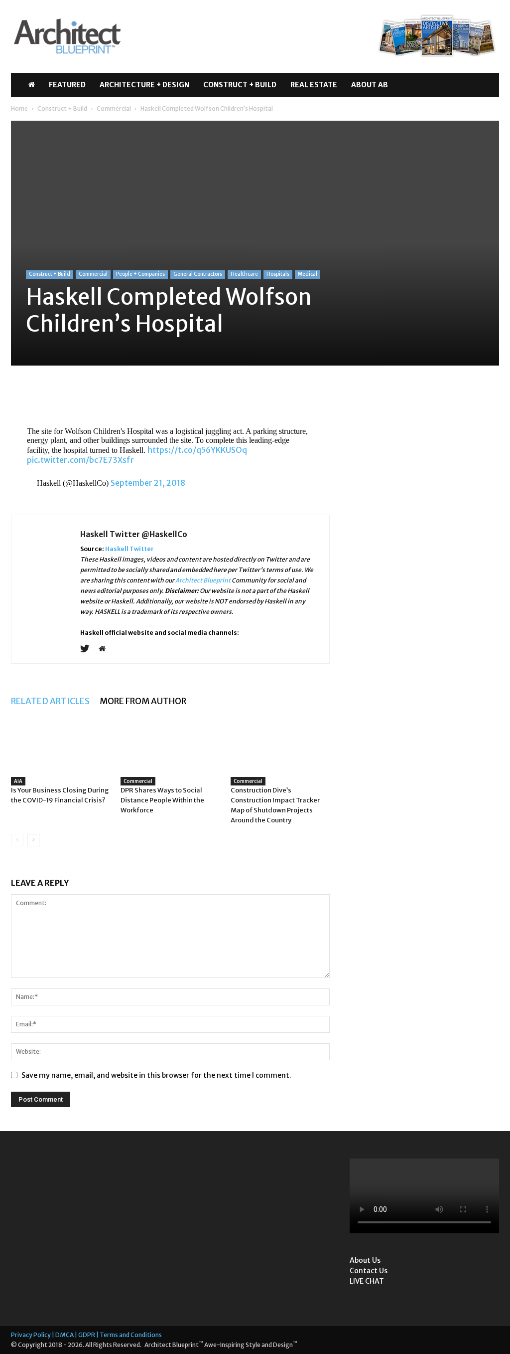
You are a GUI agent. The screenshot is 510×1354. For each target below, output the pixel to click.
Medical (307, 274)
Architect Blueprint (203, 580)
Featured (67, 84)
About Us (365, 1260)
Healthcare (244, 274)
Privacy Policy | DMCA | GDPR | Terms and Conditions (86, 1335)
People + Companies (140, 274)
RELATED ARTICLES (50, 701)
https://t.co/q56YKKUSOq (197, 450)
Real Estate (313, 84)
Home (19, 108)
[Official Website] (106, 649)
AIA (18, 780)
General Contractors (197, 274)
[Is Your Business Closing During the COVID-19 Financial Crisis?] (60, 758)
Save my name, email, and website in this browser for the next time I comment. (156, 1075)
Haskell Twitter (129, 549)
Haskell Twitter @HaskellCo (133, 534)
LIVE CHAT (367, 1281)
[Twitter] (88, 649)
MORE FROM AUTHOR (143, 701)
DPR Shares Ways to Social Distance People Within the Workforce (162, 800)
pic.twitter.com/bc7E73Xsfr (80, 460)
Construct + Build (239, 84)
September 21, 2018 (148, 483)
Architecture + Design (144, 84)
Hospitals (277, 274)
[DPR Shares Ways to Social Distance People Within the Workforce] (170, 752)
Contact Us (368, 1270)
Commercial (114, 108)
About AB (369, 84)
